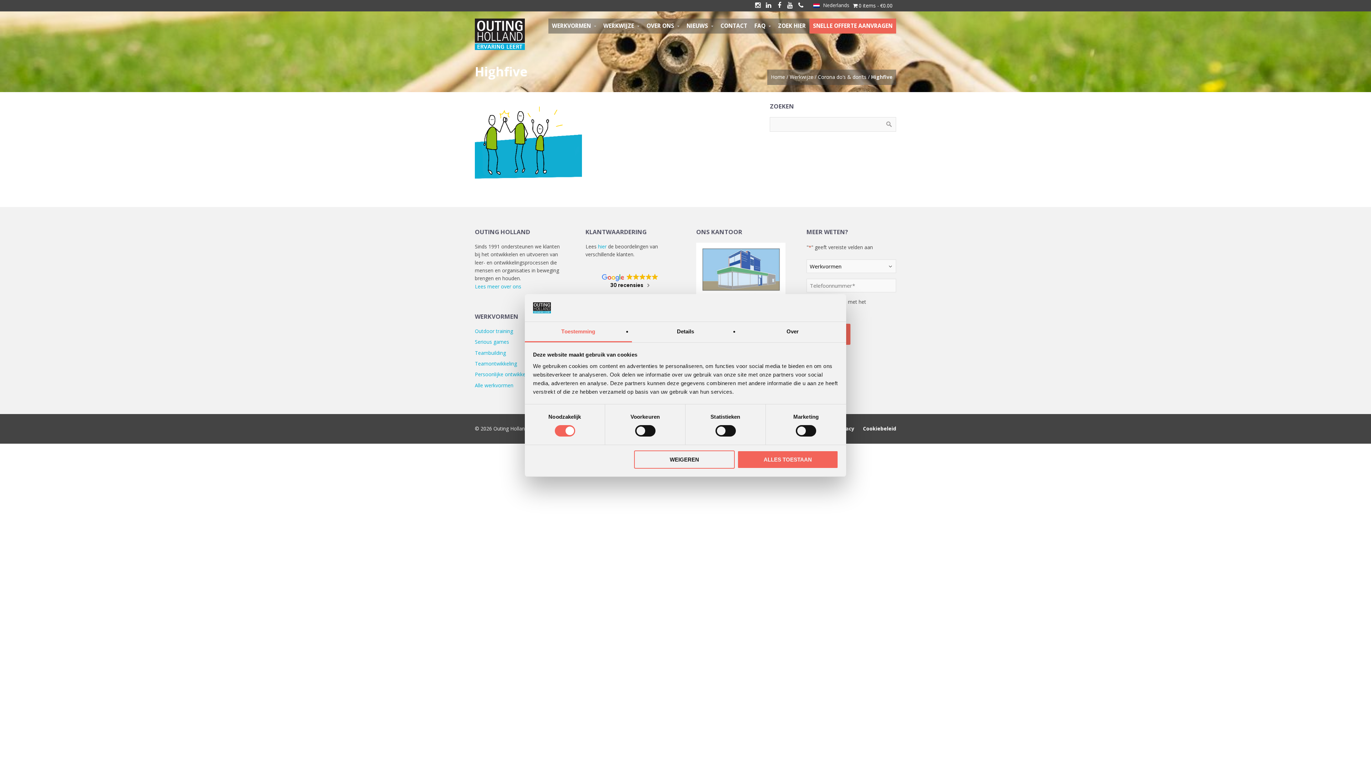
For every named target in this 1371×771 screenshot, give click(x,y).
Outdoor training (494, 331)
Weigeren (684, 460)
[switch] (645, 431)
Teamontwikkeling (496, 363)
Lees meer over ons (498, 286)
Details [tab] (685, 331)
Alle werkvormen (494, 385)
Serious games (492, 341)
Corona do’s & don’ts (842, 77)
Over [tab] (793, 331)
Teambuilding (490, 352)
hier (602, 246)
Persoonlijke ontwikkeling (504, 374)
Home (778, 77)
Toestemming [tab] (578, 331)
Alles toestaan (788, 460)
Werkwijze (801, 77)
